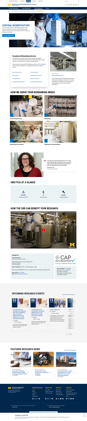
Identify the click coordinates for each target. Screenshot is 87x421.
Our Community (69, 391)
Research (28, 1)
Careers (47, 8)
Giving (33, 394)
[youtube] (39, 398)
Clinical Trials (58, 389)
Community (34, 393)
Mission (33, 391)
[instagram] (35, 398)
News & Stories (35, 396)
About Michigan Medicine (13, 1)
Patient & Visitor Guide (49, 391)
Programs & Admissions (70, 389)
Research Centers (59, 393)
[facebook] (33, 398)
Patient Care (22, 1)
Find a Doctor (47, 389)
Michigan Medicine (37, 387)
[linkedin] (60, 398)
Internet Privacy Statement (22, 418)
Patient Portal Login (48, 393)
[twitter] (37, 398)
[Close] (85, 415)
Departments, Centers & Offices (71, 393)
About (33, 389)
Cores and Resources (59, 394)
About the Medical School (70, 394)
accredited (66, 270)
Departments (40, 1)
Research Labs (58, 391)
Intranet (67, 396)
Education (34, 1)
